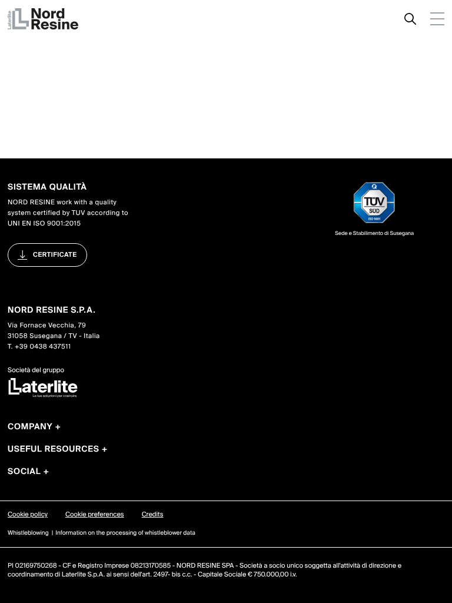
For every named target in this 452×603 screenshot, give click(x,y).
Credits (153, 515)
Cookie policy (28, 515)
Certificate (55, 255)
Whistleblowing (28, 533)
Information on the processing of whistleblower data (125, 533)
